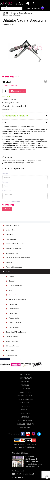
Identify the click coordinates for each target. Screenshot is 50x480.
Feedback (24, 427)
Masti (10, 290)
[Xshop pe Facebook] (22, 434)
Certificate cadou (11, 355)
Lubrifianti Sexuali (12, 337)
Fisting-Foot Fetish (15, 323)
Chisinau (19, 4)
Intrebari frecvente (25, 396)
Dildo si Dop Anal (11, 239)
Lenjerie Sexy (10, 230)
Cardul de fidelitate (25, 424)
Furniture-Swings (14, 309)
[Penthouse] (26, 364)
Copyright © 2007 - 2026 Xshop (25, 447)
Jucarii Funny (10, 350)
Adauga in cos (18, 91)
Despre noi (25, 413)
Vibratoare (9, 234)
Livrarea (25, 410)
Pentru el (25, 385)
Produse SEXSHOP (12, 225)
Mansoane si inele (12, 253)
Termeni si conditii (25, 399)
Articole (25, 417)
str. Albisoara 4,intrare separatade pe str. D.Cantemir (33, 461)
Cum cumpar (25, 403)
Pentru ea (25, 381)
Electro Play (13, 304)
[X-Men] (37, 364)
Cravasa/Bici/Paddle (15, 286)
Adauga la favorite (11, 103)
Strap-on (9, 262)
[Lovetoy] (16, 364)
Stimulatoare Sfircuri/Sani (17, 299)
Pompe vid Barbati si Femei (15, 244)
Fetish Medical (14, 327)
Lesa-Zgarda (13, 313)
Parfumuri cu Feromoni (13, 248)
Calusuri (12, 281)
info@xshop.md (18, 477)
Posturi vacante (25, 420)
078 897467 (16, 474)
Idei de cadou (25, 389)
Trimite (7, 209)
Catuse (11, 276)
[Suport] (47, 477)
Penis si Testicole (14, 318)
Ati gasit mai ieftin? (9, 85)
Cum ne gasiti (25, 392)
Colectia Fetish (14, 295)
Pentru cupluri (25, 378)
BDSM (8, 272)
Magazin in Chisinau (20, 453)
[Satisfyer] (5, 364)
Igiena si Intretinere (12, 341)
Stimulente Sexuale (12, 346)
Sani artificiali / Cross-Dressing (16, 332)
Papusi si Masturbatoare (14, 267)
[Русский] (42, 8)
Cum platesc (25, 406)
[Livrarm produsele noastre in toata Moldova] (27, 3)
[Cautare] (25, 8)
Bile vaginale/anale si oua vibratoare (18, 258)
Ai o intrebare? (28, 474)
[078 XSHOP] (34, 4)
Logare (36, 9)
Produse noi (25, 374)
